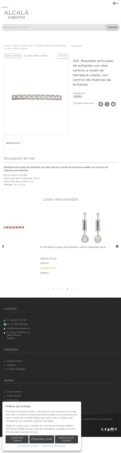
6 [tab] (67, 288)
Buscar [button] (113, 27)
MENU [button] (4, 7)
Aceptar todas (17, 439)
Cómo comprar (14, 392)
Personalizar (41, 439)
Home (6, 46)
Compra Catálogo (16, 369)
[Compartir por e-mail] (113, 104)
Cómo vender (14, 396)
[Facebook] (105, 429)
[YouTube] (108, 429)
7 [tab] (72, 288)
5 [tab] (62, 288)
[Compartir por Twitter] (107, 104)
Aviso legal (84, 419)
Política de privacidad (101, 419)
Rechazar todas (66, 439)
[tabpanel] (60, 246)
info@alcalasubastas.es (18, 328)
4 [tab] (58, 288)
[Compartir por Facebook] (100, 104)
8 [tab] (77, 288)
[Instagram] (112, 429)
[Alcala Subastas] (60, 14)
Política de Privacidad (53, 446)
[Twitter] (102, 429)
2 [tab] (48, 288)
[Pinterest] (115, 429)
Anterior (77, 46)
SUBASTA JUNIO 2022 (22, 46)
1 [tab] (44, 288)
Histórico (11, 365)
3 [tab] (53, 288)
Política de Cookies (28, 446)
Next (117, 246)
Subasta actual (14, 361)
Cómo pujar (13, 400)
